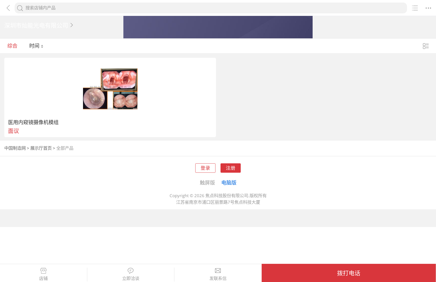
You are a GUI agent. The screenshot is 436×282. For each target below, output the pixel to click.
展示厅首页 (41, 148)
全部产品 (64, 148)
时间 (35, 45)
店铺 (43, 278)
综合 (12, 45)
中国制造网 (15, 148)
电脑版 (228, 182)
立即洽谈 (130, 278)
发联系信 (218, 278)
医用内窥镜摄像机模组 (33, 122)
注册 (230, 168)
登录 (205, 168)
